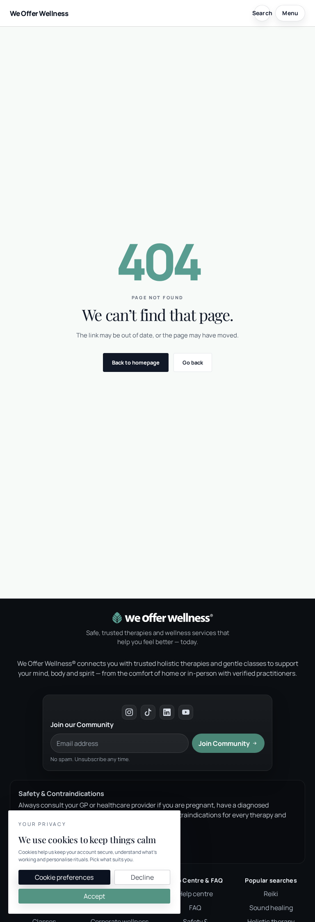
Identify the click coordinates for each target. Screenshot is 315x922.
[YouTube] (185, 712)
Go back (193, 362)
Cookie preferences (64, 877)
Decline (142, 877)
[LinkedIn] (167, 712)
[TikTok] (148, 712)
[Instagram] (129, 712)
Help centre (195, 893)
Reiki (271, 893)
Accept (94, 896)
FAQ (195, 907)
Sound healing (271, 907)
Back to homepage (136, 362)
